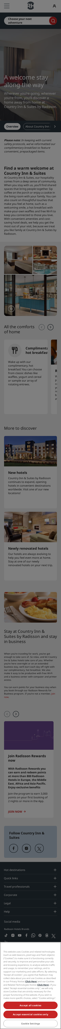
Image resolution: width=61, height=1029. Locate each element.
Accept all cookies (30, 1005)
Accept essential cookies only (30, 1014)
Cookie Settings (30, 1023)
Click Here (31, 981)
